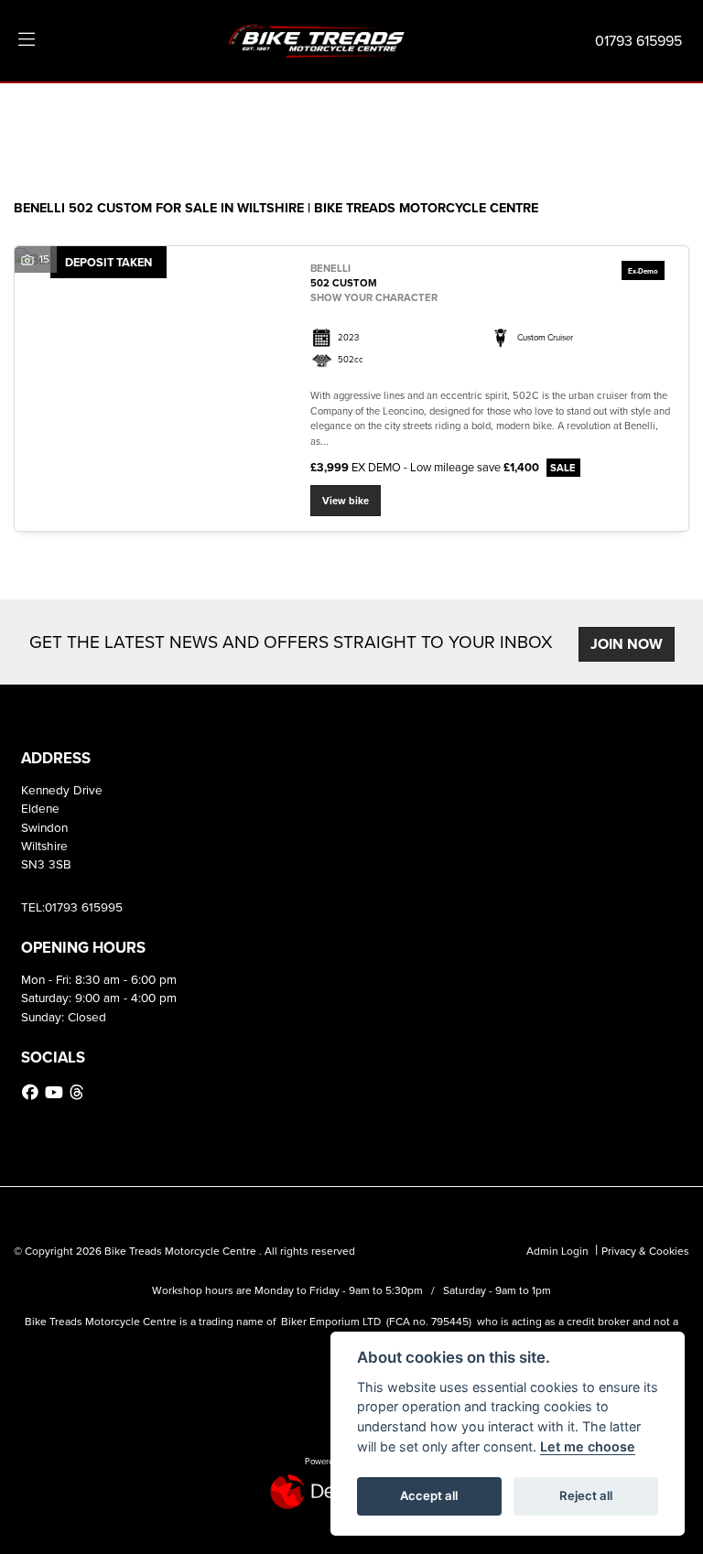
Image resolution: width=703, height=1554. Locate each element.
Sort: (42, 116)
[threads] (79, 1093)
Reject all (585, 1495)
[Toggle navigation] (26, 40)
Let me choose (587, 1446)
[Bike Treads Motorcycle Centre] (317, 38)
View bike (345, 500)
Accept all (429, 1495)
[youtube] (56, 1093)
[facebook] (32, 1093)
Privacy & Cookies (645, 1250)
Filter (642, 114)
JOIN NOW (626, 643)
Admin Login (557, 1250)
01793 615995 (638, 40)
